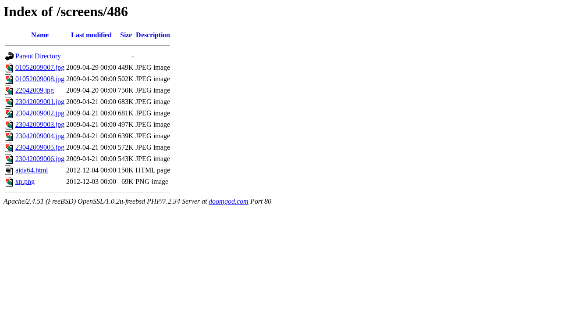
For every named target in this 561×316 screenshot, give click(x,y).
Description (153, 35)
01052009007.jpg (39, 67)
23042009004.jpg (39, 136)
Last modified (91, 35)
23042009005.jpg (39, 147)
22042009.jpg (34, 90)
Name (40, 35)
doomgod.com (229, 201)
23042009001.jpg (39, 101)
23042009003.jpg (39, 124)
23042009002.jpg (39, 113)
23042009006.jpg (39, 158)
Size (126, 35)
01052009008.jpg (39, 79)
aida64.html (31, 170)
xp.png (25, 181)
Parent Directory (38, 56)
